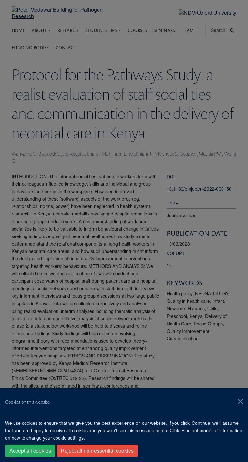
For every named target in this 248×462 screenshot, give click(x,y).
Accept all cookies (30, 450)
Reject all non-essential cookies (97, 450)
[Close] (240, 401)
